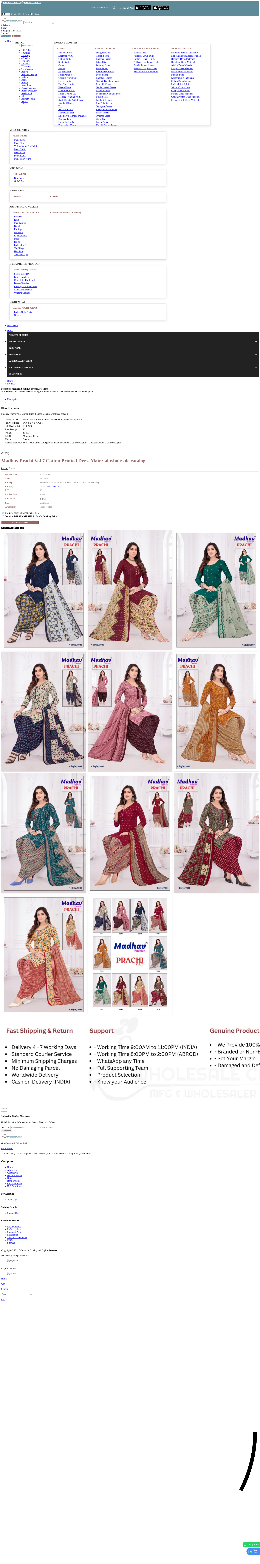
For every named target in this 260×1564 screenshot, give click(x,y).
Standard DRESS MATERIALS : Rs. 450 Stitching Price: (31, 516)
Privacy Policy (14, 1226)
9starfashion (27, 69)
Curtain (54, 196)
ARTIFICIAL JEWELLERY (27, 212)
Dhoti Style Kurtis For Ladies (72, 116)
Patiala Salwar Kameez (145, 65)
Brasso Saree (102, 122)
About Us (12, 1170)
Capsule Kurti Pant (67, 78)
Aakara (24, 77)
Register (35, 14)
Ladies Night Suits (23, 312)
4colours (25, 61)
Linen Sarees (102, 97)
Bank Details (13, 1181)
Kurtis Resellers (21, 277)
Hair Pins (18, 251)
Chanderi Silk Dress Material (185, 100)
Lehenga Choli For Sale (25, 286)
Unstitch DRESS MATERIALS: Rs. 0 (22, 513)
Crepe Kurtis (64, 81)
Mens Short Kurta (22, 159)
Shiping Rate (13, 1213)
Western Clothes (22, 292)
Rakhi (17, 242)
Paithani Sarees (103, 90)
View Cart (6, 36)
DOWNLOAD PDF (13, 528)
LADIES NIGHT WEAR (25, 308)
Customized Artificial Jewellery (65, 212)
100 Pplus (26, 50)
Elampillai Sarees (104, 84)
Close (18, 30)
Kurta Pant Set (65, 74)
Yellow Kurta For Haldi (25, 146)
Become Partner (14, 1175)
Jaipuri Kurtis (64, 71)
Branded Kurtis (65, 119)
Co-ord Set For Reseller (25, 280)
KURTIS (61, 48)
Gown (61, 65)
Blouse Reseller (21, 283)
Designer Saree (103, 52)
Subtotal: (5, 33)
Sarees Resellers (21, 274)
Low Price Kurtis (66, 90)
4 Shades (25, 58)
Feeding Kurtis (65, 52)
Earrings (18, 229)
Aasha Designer (29, 90)
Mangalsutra (20, 223)
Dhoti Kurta (20, 155)
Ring (16, 219)
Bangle (17, 226)
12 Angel (25, 55)
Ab (22, 96)
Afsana (24, 101)
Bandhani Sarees (104, 78)
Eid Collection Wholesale (146, 71)
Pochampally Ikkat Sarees (108, 93)
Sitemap (11, 1243)
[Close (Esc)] (2, 1108)
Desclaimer (12, 1234)
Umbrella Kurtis (66, 122)
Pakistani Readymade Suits (146, 62)
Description (12, 399)
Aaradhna (26, 85)
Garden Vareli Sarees (106, 87)
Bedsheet (17, 196)
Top (60, 106)
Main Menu (12, 325)
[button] (130, 1560)
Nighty (17, 315)
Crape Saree (102, 119)
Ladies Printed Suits (180, 84)
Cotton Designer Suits (144, 59)
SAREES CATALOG (104, 48)
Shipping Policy (14, 1232)
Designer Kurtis (65, 55)
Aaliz (23, 80)
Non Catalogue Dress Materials (186, 55)
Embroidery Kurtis (67, 125)
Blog (9, 1178)
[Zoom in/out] (5, 1108)
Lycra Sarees (102, 74)
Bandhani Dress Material (183, 62)
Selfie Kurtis (64, 62)
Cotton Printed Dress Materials (185, 97)
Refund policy (14, 1229)
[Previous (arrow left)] (2, 1111)
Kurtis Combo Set (67, 93)
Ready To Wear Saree (106, 109)
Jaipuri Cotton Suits (180, 87)
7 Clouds (25, 63)
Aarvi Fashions (28, 88)
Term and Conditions (17, 1237)
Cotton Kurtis (64, 59)
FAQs (10, 1240)
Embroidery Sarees (105, 71)
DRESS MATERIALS (180, 48)
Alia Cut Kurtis (65, 109)
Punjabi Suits (177, 74)
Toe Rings (19, 248)
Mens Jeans (19, 152)
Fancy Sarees (102, 112)
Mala (16, 238)
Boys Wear (19, 178)
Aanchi (24, 82)
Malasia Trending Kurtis (69, 97)
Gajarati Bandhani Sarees (108, 81)
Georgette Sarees (104, 106)
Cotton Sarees (102, 55)
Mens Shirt (19, 143)
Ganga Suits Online (180, 90)
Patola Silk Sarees (104, 100)
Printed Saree (102, 62)
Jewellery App (21, 254)
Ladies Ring (20, 245)
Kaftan (61, 68)
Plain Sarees (102, 68)
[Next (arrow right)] (5, 1111)
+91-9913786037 (11, 2)
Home (10, 41)
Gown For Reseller (23, 289)
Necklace (18, 232)
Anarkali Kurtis (65, 103)
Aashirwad (26, 93)
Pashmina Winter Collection (184, 52)
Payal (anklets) (21, 235)
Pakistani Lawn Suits (144, 55)
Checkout (16, 36)
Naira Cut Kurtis (66, 112)
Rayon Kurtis (64, 87)
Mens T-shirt (20, 149)
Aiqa (23, 104)
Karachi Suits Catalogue (182, 78)
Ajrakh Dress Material (181, 65)
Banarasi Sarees (103, 59)
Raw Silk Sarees (104, 103)
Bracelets (18, 216)
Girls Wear (19, 181)
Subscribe (6, 1131)
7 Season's (26, 66)
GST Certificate (14, 1183)
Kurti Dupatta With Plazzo (71, 100)
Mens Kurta (19, 140)
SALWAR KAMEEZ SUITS (145, 48)
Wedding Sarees (103, 65)
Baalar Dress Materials (182, 71)
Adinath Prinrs (28, 99)
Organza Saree (103, 116)
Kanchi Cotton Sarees (106, 125)
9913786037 (7, 1148)
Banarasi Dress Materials (183, 59)
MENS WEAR (20, 136)
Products (11, 383)
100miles (25, 52)
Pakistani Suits (140, 52)
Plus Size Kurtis (66, 84)
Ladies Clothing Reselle (24, 269)
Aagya (24, 71)
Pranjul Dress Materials (182, 68)
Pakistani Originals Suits (145, 68)
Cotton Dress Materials (182, 81)
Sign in (26, 14)
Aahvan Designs (29, 74)
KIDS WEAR (19, 174)
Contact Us (16, 14)
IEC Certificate (14, 1186)
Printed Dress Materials (182, 93)
